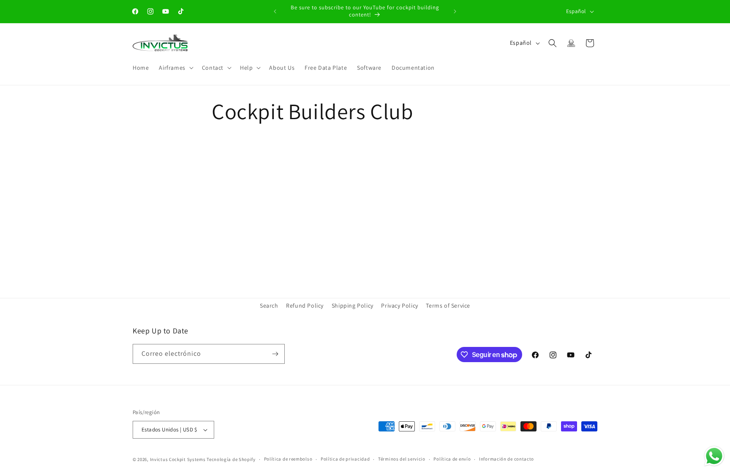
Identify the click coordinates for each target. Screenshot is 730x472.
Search (269, 305)
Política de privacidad (345, 459)
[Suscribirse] (275, 354)
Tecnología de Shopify (231, 459)
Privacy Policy (399, 305)
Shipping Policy (352, 305)
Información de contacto (506, 459)
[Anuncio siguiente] (455, 11)
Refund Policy (305, 305)
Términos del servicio (401, 459)
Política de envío (452, 459)
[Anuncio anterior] (275, 11)
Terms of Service (448, 305)
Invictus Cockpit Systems (178, 459)
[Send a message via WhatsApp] (714, 456)
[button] (175, 67)
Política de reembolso (288, 459)
